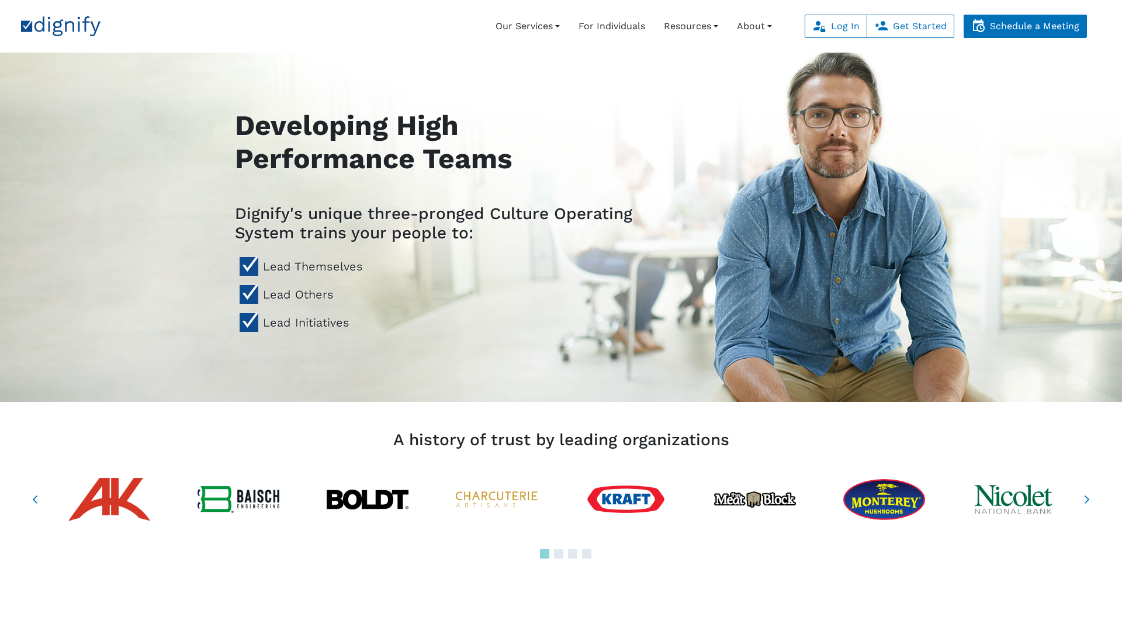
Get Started (920, 26)
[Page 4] (586, 554)
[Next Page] (1087, 499)
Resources (687, 26)
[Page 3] (572, 554)
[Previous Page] (35, 499)
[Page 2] (558, 554)
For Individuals (612, 26)
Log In (845, 26)
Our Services (524, 26)
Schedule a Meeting (1034, 26)
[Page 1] (544, 554)
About (751, 26)
